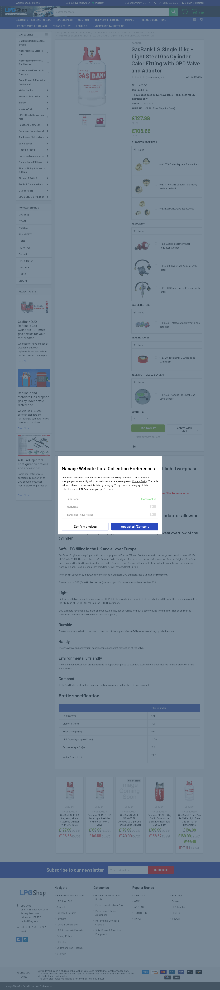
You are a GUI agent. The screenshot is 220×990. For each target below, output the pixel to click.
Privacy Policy (139, 481)
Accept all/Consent (135, 526)
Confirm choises (85, 526)
